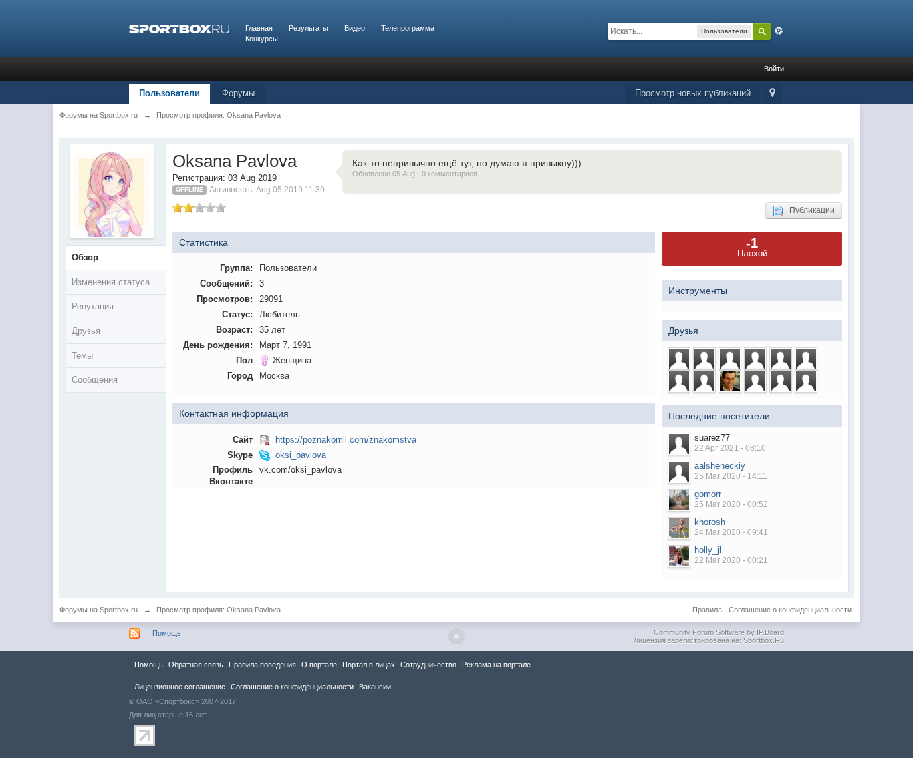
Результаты (308, 28)
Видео (354, 28)
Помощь (166, 633)
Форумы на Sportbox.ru (98, 610)
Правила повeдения (262, 664)
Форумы (238, 93)
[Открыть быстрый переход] (772, 94)
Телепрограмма (407, 28)
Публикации (809, 210)
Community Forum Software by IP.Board (719, 632)
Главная (259, 28)
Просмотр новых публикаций (693, 93)
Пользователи (169, 93)
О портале (319, 664)
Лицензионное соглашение (179, 687)
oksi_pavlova (300, 455)
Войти (774, 69)
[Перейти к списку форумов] (179, 28)
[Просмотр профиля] (679, 444)
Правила (707, 610)
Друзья (86, 331)
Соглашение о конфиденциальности (790, 610)
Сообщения (95, 380)
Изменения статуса (111, 282)
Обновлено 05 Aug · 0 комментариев (414, 174)
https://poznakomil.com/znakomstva (345, 440)
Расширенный (778, 30)
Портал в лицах (368, 664)
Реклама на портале (496, 664)
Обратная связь (195, 664)
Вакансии (375, 687)
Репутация (93, 306)
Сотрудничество (428, 664)
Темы (82, 356)
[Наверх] (456, 636)
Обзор (85, 257)
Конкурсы (261, 39)
